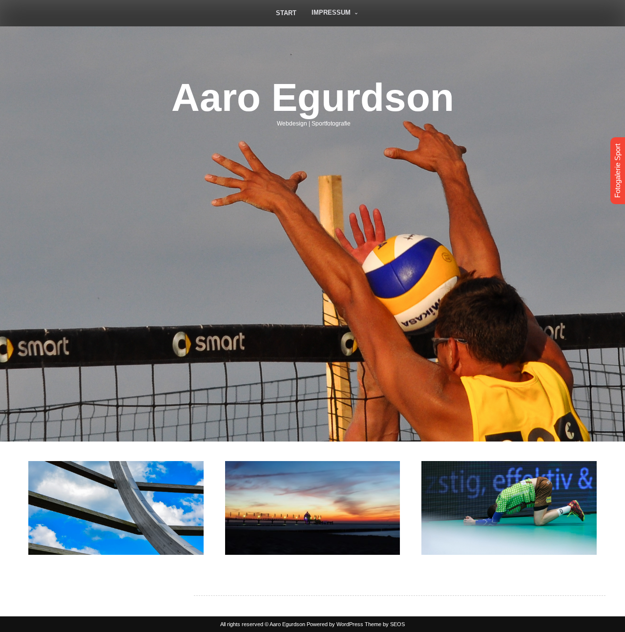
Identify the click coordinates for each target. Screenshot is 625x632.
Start (286, 13)
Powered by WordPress (335, 624)
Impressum (331, 12)
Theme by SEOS (385, 624)
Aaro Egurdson (312, 97)
